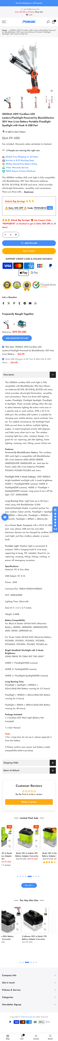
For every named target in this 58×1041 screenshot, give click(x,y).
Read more (29, 192)
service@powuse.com (31, 9)
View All (28, 885)
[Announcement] (29, 3)
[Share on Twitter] (8, 303)
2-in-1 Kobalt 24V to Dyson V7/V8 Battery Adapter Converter (26, 1039)
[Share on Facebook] (3, 303)
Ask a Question (9, 297)
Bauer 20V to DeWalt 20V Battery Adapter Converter (18, 937)
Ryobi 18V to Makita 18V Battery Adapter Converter (16, 854)
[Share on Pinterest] (14, 303)
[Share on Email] (30, 303)
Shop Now (39, 12)
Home (4, 30)
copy (49, 207)
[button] (55, 519)
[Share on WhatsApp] (35, 303)
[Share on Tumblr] (19, 303)
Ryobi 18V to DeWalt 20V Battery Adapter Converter (43, 854)
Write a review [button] (29, 801)
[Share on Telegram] (25, 303)
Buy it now (29, 251)
